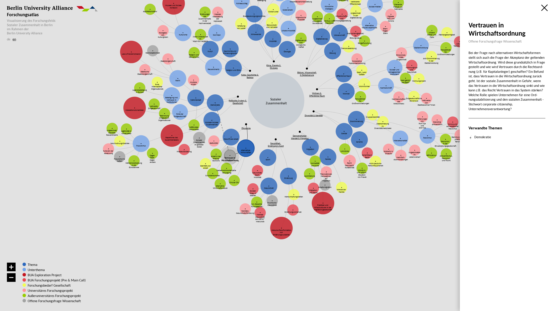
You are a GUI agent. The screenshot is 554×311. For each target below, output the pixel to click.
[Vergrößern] (11, 267)
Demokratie (482, 137)
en (14, 39)
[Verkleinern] (11, 277)
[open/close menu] (544, 7)
